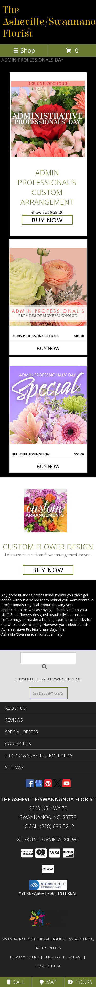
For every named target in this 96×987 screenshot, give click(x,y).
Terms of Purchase (63, 957)
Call (18, 982)
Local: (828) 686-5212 (48, 826)
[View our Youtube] (66, 786)
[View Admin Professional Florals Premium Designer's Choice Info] (48, 286)
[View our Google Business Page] (39, 786)
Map (50, 982)
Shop (27, 50)
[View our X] (57, 786)
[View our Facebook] (30, 786)
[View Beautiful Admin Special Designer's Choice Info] (48, 405)
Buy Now (47, 220)
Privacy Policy (25, 957)
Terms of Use (48, 966)
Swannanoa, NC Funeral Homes (33, 939)
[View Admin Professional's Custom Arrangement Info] (48, 118)
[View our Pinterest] (48, 786)
